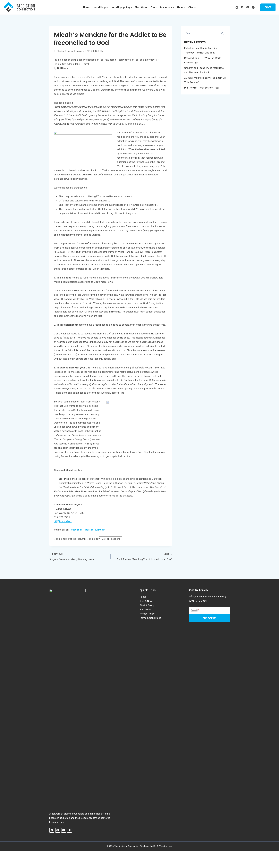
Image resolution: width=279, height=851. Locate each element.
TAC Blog (99, 51)
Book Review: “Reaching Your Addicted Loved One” (144, 557)
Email (195, 610)
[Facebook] (236, 7)
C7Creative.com (164, 846)
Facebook (76, 529)
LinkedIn (100, 529)
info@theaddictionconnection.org (207, 596)
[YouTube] (247, 7)
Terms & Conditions (150, 617)
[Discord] (242, 7)
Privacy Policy (147, 613)
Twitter (89, 529)
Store (154, 7)
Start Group (141, 7)
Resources (145, 609)
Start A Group (147, 605)
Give (268, 7)
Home (86, 7)
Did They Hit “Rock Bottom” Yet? (201, 87)
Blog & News (146, 601)
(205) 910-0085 (198, 600)
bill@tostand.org (63, 521)
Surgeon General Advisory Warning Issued (72, 557)
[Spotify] (253, 7)
